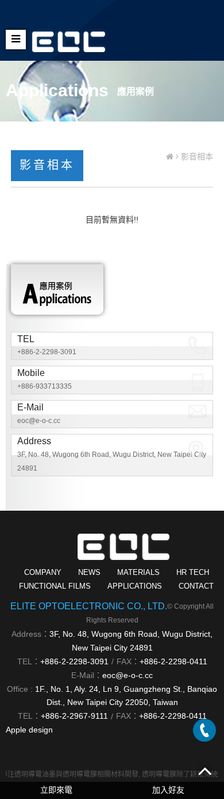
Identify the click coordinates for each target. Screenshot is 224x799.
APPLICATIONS (134, 586)
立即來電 (56, 789)
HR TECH (192, 572)
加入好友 (168, 789)
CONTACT (196, 586)
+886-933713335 (44, 386)
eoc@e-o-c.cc (38, 421)
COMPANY (42, 572)
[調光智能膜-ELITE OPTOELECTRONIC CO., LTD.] (69, 36)
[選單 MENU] (16, 39)
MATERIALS (138, 572)
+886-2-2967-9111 (74, 715)
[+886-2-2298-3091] (204, 730)
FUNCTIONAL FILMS (55, 586)
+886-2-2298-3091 (46, 352)
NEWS (89, 572)
